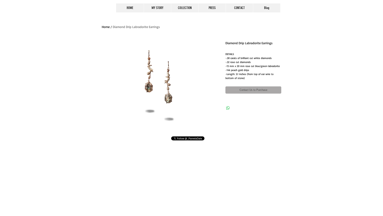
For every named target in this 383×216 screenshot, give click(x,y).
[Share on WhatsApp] (228, 108)
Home (106, 27)
